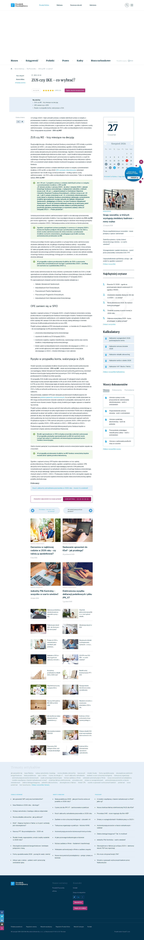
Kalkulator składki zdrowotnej (119, 354)
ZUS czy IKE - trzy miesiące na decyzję (46, 102)
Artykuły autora (20, 83)
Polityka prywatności (16, 927)
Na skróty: (36, 100)
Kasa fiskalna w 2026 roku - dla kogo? (26, 805)
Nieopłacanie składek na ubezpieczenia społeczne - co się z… (85, 642)
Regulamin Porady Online (63, 927)
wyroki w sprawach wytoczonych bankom (102, 782)
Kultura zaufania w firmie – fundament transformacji (72, 843)
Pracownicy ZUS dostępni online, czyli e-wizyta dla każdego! (53, 748)
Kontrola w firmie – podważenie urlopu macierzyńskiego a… (85, 718)
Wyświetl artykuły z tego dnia (114, 176)
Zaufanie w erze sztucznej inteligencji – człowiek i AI (72, 819)
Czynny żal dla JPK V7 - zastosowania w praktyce (72, 807)
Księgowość (32, 60)
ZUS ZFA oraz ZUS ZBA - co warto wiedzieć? (84, 658)
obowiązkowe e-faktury (68, 782)
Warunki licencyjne (79, 927)
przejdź (133, 177)
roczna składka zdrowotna (66, 773)
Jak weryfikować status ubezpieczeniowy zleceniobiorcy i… (53, 718)
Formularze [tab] (129, 390)
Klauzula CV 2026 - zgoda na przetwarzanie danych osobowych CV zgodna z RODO (120, 287)
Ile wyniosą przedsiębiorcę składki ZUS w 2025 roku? (53, 673)
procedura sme (77, 780)
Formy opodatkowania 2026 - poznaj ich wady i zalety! (31, 854)
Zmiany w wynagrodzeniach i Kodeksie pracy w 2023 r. (115, 819)
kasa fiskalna (28, 773)
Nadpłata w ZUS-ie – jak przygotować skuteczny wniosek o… (53, 658)
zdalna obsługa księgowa (31, 782)
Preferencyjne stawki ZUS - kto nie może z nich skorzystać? (53, 627)
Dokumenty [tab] (117, 390)
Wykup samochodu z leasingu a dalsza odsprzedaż (30, 811)
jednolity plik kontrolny (50, 782)
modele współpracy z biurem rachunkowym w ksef (29, 780)
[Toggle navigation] (132, 5)
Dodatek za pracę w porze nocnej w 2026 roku (119, 311)
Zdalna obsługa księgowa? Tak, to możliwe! (112, 834)
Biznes (14, 60)
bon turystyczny (25, 785)
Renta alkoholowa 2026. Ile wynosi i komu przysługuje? (120, 304)
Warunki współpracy (46, 927)
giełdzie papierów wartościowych (52, 397)
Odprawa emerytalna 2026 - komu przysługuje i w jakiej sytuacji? (119, 319)
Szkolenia (93, 5)
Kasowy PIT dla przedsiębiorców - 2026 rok (28, 831)
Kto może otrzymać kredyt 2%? (108, 854)
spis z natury (42, 775)
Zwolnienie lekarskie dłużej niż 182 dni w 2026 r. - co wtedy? (120, 296)
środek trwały (92, 773)
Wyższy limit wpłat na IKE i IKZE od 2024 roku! (53, 703)
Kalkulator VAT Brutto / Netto (120, 366)
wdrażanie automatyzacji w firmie (94, 778)
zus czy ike (36, 90)
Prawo (65, 60)
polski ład (121, 782)
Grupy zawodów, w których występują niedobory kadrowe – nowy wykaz (118, 218)
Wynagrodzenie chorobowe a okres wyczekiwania (84, 688)
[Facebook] (2, 912)
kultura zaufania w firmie (72, 778)
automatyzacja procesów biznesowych (25, 778)
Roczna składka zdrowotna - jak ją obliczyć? (28, 817)
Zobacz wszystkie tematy (40, 785)
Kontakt (75, 888)
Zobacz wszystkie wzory (112, 449)
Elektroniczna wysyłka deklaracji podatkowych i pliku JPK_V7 (77, 594)
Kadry (80, 60)
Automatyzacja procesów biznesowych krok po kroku (73, 831)
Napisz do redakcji (80, 908)
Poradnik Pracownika (58, 888)
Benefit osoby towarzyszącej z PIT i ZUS (85, 673)
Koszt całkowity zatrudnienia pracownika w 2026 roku (73, 813)
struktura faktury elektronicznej (59, 780)
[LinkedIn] (2, 920)
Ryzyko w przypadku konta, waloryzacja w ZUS (49, 108)
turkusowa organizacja (121, 775)
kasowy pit (81, 773)
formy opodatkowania (106, 773)
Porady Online (44, 5)
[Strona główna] (11, 69)
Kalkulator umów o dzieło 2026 (120, 360)
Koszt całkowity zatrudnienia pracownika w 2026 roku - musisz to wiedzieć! (60, 488)
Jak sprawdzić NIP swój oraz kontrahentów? (28, 799)
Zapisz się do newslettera (75, 90)
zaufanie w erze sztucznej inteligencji (99, 775)
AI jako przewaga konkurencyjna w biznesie (69, 837)
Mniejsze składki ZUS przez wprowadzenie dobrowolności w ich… (85, 733)
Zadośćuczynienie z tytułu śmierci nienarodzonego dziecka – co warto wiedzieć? (115, 241)
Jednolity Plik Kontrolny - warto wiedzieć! (111, 840)
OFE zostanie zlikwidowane (66, 170)
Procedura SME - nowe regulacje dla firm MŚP (113, 813)
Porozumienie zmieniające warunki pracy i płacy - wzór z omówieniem (119, 432)
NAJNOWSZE (107, 211)
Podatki (50, 60)
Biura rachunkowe (100, 60)
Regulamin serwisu (31, 927)
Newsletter (78, 902)
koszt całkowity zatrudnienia (75, 775)
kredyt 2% (82, 782)
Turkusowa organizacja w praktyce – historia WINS (72, 825)
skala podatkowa (30, 775)
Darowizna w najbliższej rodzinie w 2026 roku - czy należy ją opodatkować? (43, 550)
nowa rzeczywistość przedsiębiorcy (120, 778)
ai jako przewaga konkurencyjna (51, 778)
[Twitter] (2, 916)
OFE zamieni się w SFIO (41, 105)
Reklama (59, 5)
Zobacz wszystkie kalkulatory (114, 372)
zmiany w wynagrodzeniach (94, 780)
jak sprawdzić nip (16, 773)
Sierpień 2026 (118, 143)
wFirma (54, 891)
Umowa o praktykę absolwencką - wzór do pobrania (117, 421)
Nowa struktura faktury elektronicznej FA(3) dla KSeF (115, 807)
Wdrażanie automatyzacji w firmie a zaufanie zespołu (73, 849)
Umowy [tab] (106, 390)
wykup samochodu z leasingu (45, 773)
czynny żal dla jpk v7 (56, 775)
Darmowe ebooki (76, 5)
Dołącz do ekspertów (79, 892)
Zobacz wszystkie (109, 264)
